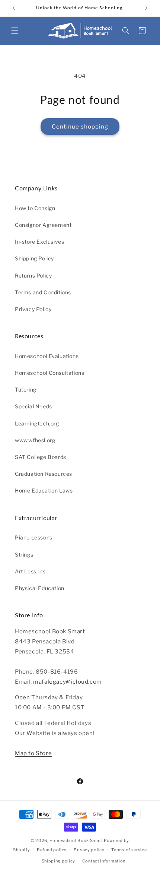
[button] (15, 30)
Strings (24, 554)
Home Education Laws (44, 490)
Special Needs (33, 406)
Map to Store (33, 753)
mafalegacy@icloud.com (67, 681)
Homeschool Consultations (49, 373)
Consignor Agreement (43, 225)
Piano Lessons (33, 537)
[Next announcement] (146, 8)
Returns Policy (33, 275)
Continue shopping (80, 126)
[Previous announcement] (14, 8)
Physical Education (39, 588)
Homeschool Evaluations (47, 356)
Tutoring (25, 389)
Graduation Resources (43, 474)
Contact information (103, 861)
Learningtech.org (37, 423)
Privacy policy (89, 849)
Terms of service (129, 849)
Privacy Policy (33, 309)
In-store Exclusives (39, 241)
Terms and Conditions (43, 292)
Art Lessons (30, 571)
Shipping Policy (34, 258)
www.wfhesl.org (35, 440)
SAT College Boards (40, 457)
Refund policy (52, 849)
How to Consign (35, 208)
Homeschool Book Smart (76, 840)
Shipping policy (59, 861)
